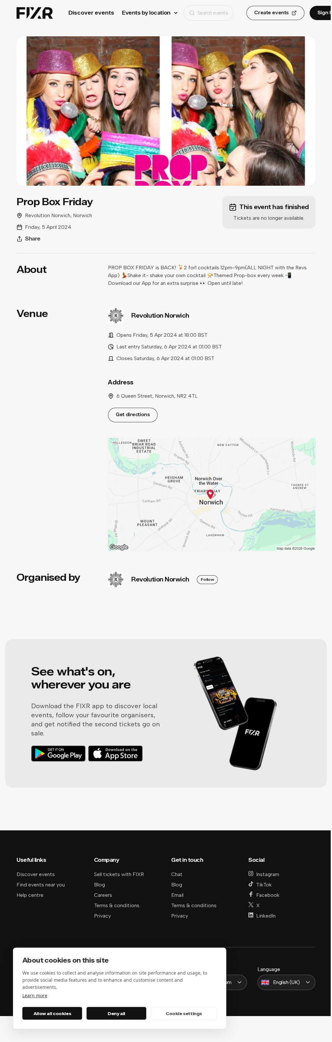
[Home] (35, 13)
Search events (212, 13)
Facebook (267, 895)
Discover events (91, 13)
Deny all (116, 1013)
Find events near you (41, 885)
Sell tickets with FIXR (119, 874)
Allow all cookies (52, 1013)
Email (177, 895)
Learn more (34, 995)
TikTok (264, 885)
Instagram (267, 874)
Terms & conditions (116, 905)
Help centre (30, 895)
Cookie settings (184, 1013)
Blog (99, 885)
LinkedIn (266, 916)
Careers (103, 895)
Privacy (102, 916)
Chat (177, 874)
